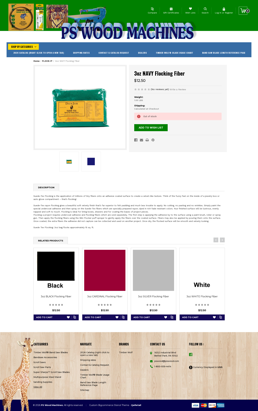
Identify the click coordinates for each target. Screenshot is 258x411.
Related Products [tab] (50, 240)
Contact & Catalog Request (114, 52)
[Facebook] (135, 140)
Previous (216, 240)
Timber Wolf (125, 352)
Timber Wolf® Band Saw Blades (50, 352)
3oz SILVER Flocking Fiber (153, 296)
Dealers (142, 52)
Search (205, 13)
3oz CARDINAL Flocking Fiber (104, 296)
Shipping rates (81, 52)
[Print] (147, 140)
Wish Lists (190, 13)
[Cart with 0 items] (243, 10)
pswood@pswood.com (166, 361)
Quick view (56, 270)
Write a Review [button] (178, 89)
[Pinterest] (153, 140)
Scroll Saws (39, 362)
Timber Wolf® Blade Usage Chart (174, 52)
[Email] (141, 140)
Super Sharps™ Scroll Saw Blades (51, 372)
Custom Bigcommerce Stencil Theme (109, 405)
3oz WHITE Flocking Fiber (202, 296)
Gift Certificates (171, 13)
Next (222, 240)
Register (229, 13)
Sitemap (84, 390)
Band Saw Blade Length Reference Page (223, 52)
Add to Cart (44, 317)
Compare (152, 13)
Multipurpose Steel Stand (47, 377)
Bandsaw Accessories (45, 357)
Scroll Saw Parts (42, 367)
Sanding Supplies (42, 382)
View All (37, 387)
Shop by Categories (22, 47)
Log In (218, 13)
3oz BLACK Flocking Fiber (56, 296)
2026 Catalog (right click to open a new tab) (38, 52)
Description (46, 187)
